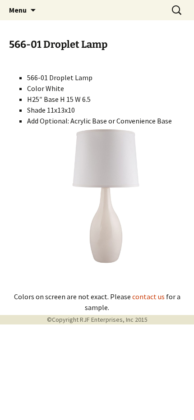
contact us (148, 296)
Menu (18, 9)
